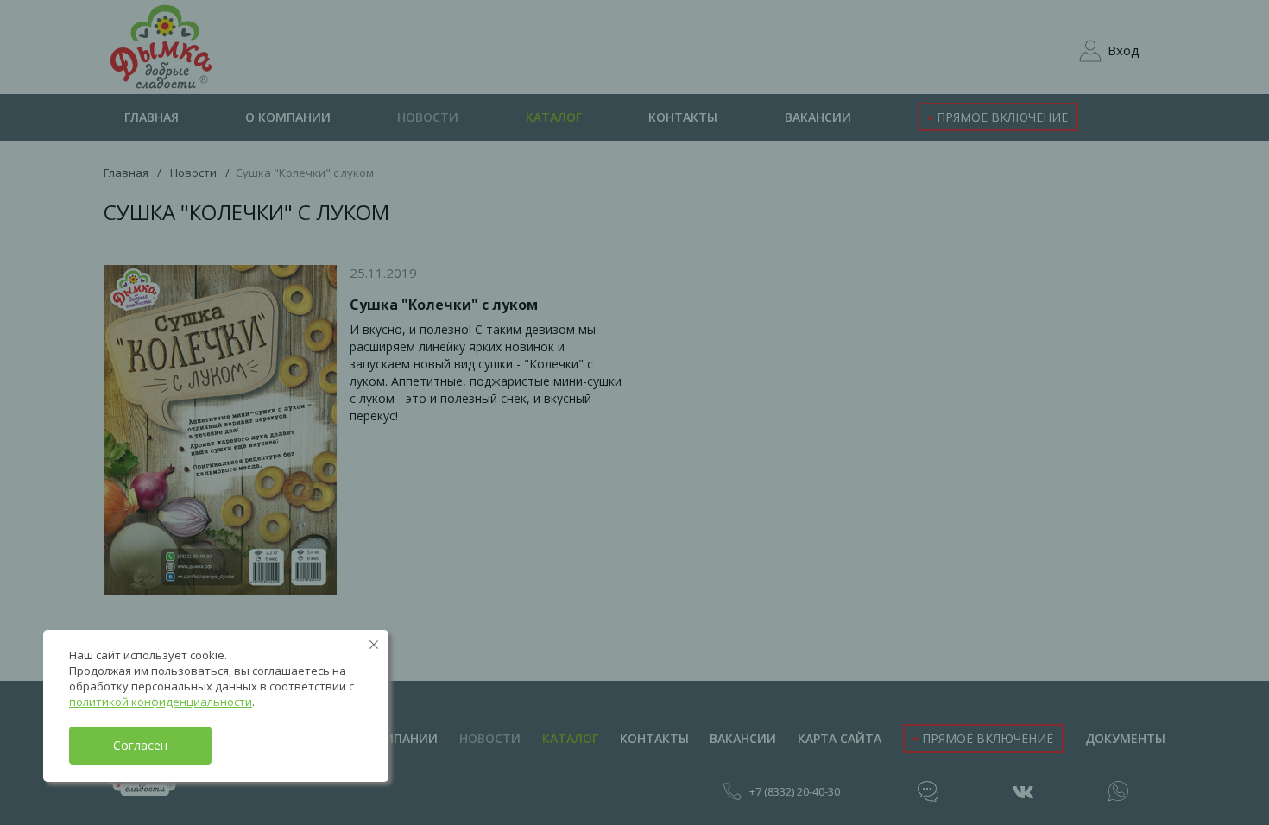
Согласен (140, 745)
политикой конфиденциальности (160, 701)
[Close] (374, 644)
